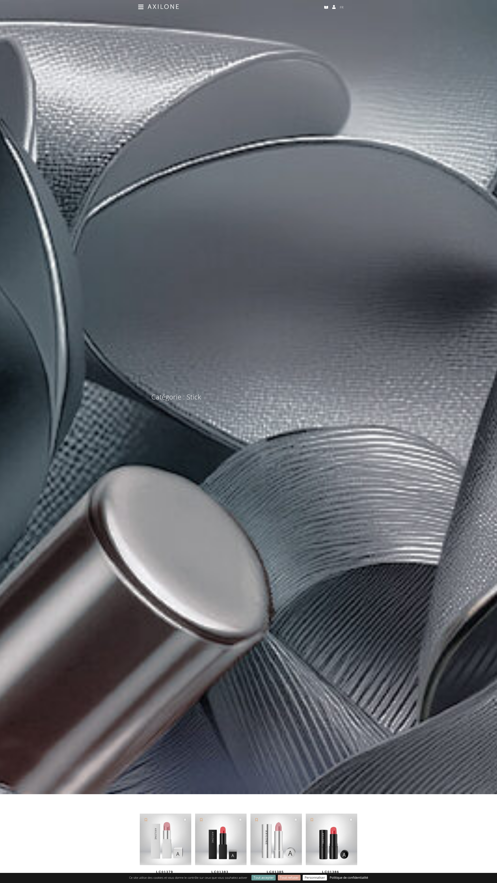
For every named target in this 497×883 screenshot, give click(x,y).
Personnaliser (315, 877)
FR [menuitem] (341, 7)
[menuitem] (349, 7)
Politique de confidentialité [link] (349, 877)
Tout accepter (263, 877)
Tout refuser (289, 877)
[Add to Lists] (146, 819)
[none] (349, 7)
